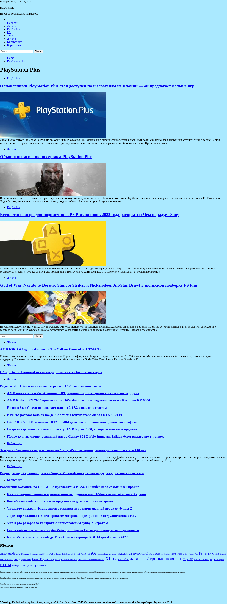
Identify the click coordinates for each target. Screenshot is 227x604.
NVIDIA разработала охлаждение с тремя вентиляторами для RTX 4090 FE (65, 415)
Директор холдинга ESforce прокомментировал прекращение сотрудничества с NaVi (72, 516)
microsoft (102, 554)
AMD (3, 553)
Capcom (34, 554)
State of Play (38, 559)
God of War (79, 554)
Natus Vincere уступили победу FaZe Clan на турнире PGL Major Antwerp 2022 (67, 537)
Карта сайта (14, 45)
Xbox (10, 35)
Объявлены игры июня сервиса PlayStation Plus (46, 156)
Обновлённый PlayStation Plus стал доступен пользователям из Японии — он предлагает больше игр (97, 86)
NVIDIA (138, 553)
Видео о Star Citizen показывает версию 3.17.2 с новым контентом (51, 386)
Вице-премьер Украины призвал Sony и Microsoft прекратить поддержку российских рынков (72, 473)
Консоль (198, 559)
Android (11, 25)
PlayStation (13, 29)
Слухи (206, 559)
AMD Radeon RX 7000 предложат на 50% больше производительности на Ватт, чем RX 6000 (78, 400)
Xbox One (123, 559)
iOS (94, 553)
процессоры (32, 565)
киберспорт (18, 565)
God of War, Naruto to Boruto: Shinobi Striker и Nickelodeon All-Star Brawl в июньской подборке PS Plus (99, 285)
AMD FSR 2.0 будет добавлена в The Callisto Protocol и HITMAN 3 (51, 349)
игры (5, 564)
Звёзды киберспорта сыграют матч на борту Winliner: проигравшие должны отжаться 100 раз (73, 450)
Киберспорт (14, 41)
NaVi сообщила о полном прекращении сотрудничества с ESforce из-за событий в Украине (76, 494)
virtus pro (100, 560)
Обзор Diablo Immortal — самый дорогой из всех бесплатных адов (51, 372)
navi (108, 554)
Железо (11, 38)
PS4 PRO (209, 554)
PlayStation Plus (191, 554)
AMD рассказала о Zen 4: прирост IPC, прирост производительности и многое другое (73, 393)
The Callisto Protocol (87, 559)
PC (9, 32)
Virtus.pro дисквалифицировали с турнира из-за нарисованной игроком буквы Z (69, 508)
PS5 (217, 553)
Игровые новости (164, 558)
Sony (17, 559)
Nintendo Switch (125, 554)
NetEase (113, 554)
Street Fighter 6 (52, 559)
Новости (12, 22)
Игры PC (188, 559)
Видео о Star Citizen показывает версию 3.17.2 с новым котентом (57, 407)
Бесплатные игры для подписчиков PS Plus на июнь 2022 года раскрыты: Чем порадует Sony (89, 214)
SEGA (223, 554)
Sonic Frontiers (6, 559)
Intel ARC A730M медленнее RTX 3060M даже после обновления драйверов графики (72, 422)
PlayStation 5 (177, 553)
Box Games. (7, 7)
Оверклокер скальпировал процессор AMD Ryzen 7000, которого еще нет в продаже (72, 429)
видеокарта (217, 559)
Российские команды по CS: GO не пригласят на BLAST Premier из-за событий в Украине (69, 487)
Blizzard (25, 554)
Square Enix (26, 560)
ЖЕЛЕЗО (137, 559)
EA (72, 554)
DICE (67, 554)
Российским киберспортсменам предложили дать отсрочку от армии (60, 501)
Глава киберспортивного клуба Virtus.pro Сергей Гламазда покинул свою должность (73, 530)
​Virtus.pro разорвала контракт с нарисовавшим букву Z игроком (57, 523)
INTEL (87, 554)
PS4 (201, 553)
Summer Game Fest (69, 559)
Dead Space (43, 554)
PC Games (154, 553)
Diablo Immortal (57, 553)
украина (42, 565)
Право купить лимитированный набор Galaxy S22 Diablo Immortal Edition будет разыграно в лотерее (85, 436)
